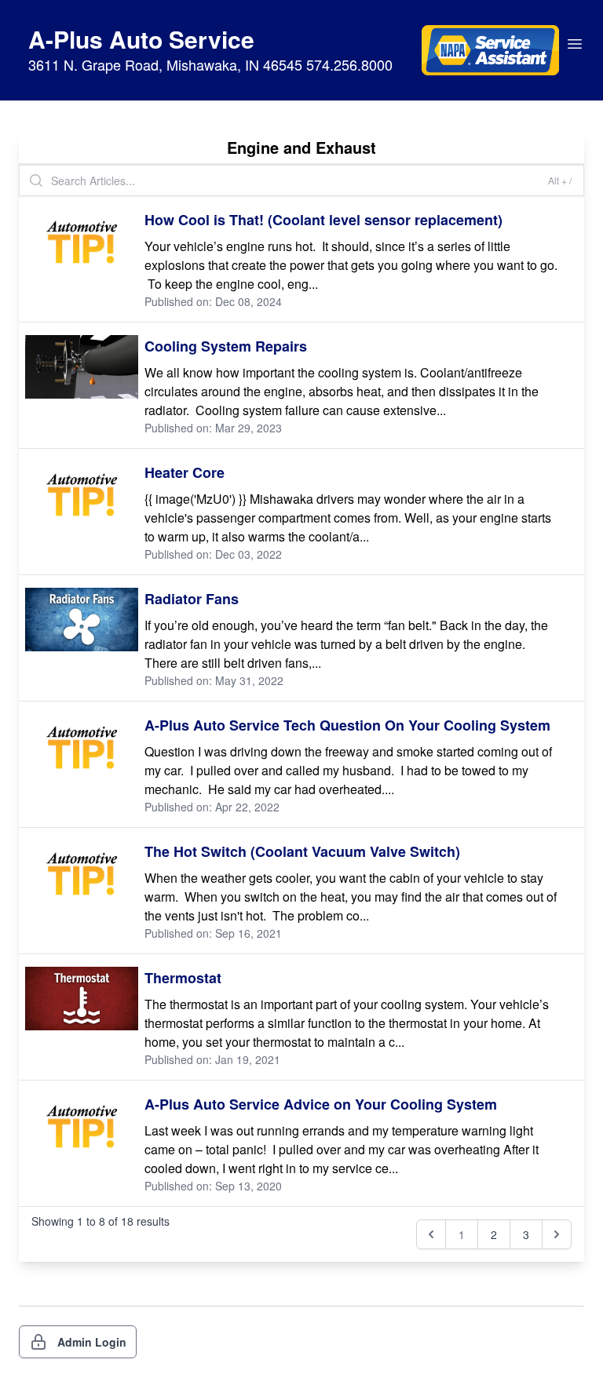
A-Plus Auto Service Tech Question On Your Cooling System (347, 725)
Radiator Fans (191, 599)
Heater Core (184, 472)
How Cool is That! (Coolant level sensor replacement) (323, 220)
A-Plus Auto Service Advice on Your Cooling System (320, 1104)
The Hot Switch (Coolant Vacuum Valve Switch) (302, 851)
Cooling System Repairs (225, 346)
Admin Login (91, 1342)
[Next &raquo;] (557, 1234)
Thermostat (182, 978)
